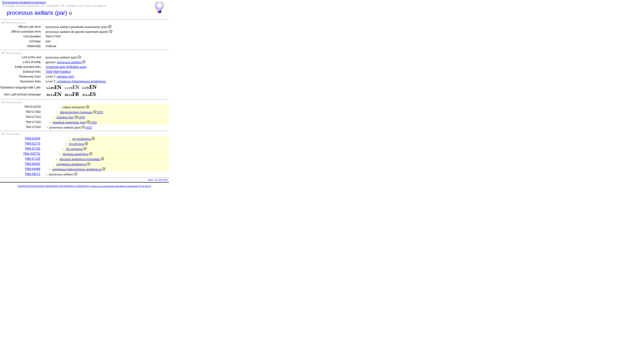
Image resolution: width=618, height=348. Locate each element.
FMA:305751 (31, 153)
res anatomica (81, 139)
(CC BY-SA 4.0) (144, 186)
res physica (77, 144)
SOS (100, 112)
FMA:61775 (32, 143)
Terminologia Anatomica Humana (24, 2)
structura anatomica (76, 154)
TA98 (49, 71)
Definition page (76, 67)
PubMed (65, 71)
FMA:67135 (32, 158)
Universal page (56, 67)
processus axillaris (69, 62)
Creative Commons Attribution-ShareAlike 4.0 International (114, 186)
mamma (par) (65, 76)
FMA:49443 (32, 164)
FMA (56, 71)
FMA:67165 (32, 148)
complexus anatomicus (71, 164)
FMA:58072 (32, 174)
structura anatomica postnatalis (80, 159)
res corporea (74, 149)
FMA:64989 (32, 169)
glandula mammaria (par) (70, 122)
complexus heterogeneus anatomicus (81, 81)
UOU (94, 122)
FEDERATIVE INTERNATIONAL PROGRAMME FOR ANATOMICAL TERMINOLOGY (54, 186)
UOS (82, 117)
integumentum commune (76, 112)
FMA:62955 (32, 138)
